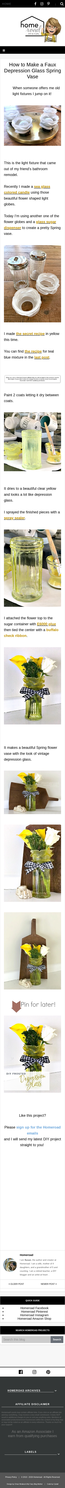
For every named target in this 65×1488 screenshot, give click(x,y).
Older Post (17, 1284)
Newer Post (48, 1284)
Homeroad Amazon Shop (34, 1318)
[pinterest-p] (48, 4)
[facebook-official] (21, 1372)
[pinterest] (48, 1372)
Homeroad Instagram (34, 1315)
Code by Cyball (52, 1484)
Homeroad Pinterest (34, 1311)
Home (6, 3)
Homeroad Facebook (34, 1308)
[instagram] (42, 4)
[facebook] (35, 4)
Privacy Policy (11, 1477)
